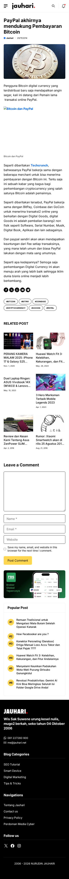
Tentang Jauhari (14, 805)
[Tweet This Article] (11, 290)
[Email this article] (22, 290)
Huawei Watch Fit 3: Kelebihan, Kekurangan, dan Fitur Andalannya (50, 359)
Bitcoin (11, 301)
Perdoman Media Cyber (19, 824)
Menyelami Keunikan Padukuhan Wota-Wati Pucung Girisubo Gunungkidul (36, 670)
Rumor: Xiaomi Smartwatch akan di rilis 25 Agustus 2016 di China (49, 441)
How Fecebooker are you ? (32, 634)
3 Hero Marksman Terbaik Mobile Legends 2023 (47, 398)
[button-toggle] (6, 6)
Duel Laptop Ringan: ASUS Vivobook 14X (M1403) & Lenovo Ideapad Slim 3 (17, 384)
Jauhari (9, 38)
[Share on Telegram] (28, 290)
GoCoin (36, 308)
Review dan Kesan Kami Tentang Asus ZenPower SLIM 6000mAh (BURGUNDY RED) (16, 443)
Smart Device (12, 771)
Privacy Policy (13, 817)
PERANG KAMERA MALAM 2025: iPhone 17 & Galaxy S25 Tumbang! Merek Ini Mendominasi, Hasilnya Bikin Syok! (18, 363)
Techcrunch (39, 165)
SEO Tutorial (12, 764)
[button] (53, 5)
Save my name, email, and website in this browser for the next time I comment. (32, 549)
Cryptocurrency (16, 308)
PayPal (50, 308)
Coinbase (41, 301)
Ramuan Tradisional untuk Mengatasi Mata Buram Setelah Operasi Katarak (35, 623)
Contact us (11, 811)
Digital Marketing (15, 777)
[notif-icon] (63, 6)
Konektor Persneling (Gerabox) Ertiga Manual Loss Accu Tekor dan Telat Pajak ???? (38, 645)
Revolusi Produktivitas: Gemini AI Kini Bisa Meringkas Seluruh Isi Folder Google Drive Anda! (36, 684)
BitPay (25, 301)
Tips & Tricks (12, 783)
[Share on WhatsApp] (17, 290)
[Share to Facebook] (6, 290)
